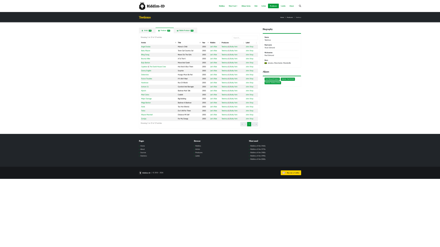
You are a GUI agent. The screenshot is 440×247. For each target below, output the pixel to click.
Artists (263, 6)
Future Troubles (146, 79)
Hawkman (144, 83)
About (291, 6)
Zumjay (143, 119)
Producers (273, 6)
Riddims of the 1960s (257, 146)
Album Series (246, 6)
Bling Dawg (145, 55)
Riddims (222, 6)
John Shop (249, 47)
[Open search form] (300, 6)
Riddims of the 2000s (257, 159)
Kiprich (143, 91)
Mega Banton (146, 103)
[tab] (147, 30)
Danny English (146, 71)
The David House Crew (158, 67)
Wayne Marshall (147, 115)
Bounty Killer (145, 59)
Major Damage (146, 99)
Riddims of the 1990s (257, 156)
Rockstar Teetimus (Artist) (272, 82)
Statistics (143, 156)
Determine (145, 75)
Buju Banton (145, 63)
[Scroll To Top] (436, 244)
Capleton (144, 67)
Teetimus (225, 47)
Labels (283, 6)
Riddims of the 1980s (257, 152)
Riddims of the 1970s (257, 149)
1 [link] (249, 124)
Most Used (232, 6)
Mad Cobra (145, 95)
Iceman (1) (145, 87)
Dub (255, 6)
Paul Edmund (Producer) (272, 79)
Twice (143, 111)
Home (282, 17)
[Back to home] (152, 6)
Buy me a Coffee (292, 173)
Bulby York (233, 47)
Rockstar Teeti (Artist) (288, 79)
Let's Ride (213, 47)
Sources (143, 152)
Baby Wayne (145, 51)
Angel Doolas (145, 47)
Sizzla (143, 107)
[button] (175, 43)
